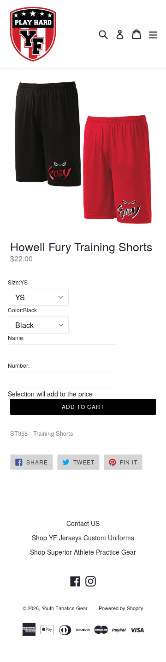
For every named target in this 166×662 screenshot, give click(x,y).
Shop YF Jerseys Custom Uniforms (83, 537)
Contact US (83, 523)
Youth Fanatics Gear (65, 608)
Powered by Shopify (121, 608)
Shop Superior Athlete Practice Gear (83, 552)
